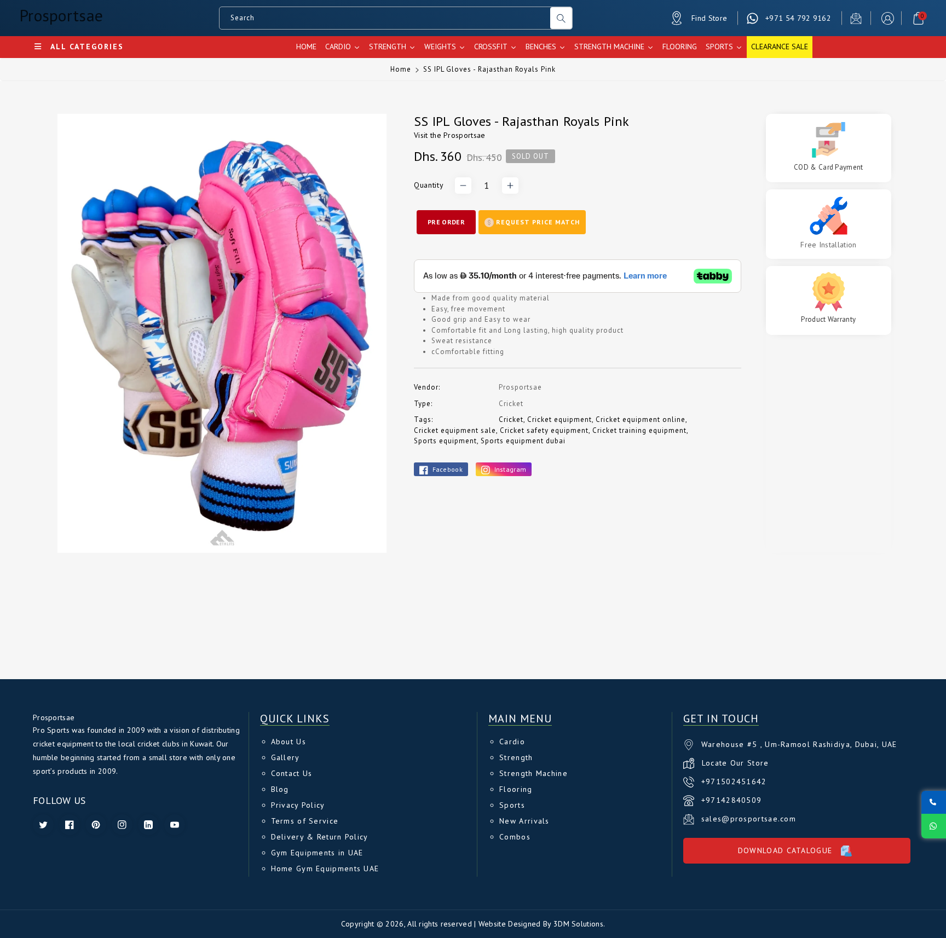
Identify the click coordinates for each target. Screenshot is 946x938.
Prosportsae (464, 135)
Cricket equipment (559, 419)
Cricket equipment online (640, 419)
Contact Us (292, 773)
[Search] (561, 18)
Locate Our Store (735, 763)
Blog (280, 789)
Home (400, 69)
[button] (918, 18)
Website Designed (509, 924)
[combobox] (385, 18)
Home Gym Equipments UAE (325, 868)
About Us (288, 741)
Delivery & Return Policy (319, 837)
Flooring (515, 789)
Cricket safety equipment (544, 430)
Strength (516, 757)
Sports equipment (445, 440)
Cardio (512, 741)
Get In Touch (721, 719)
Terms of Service (305, 821)
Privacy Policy (298, 805)
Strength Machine (533, 773)
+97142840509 (731, 800)
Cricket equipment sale (455, 430)
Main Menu (520, 719)
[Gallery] (222, 333)
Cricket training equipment (639, 430)
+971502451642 (734, 781)
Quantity (428, 185)
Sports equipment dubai (523, 440)
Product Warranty (828, 319)
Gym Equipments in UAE (317, 853)
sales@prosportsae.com (748, 819)
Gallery (285, 757)
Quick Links (295, 719)
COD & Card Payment (828, 167)
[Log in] (887, 18)
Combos (514, 837)
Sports (512, 805)
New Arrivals (524, 821)
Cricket (511, 419)
